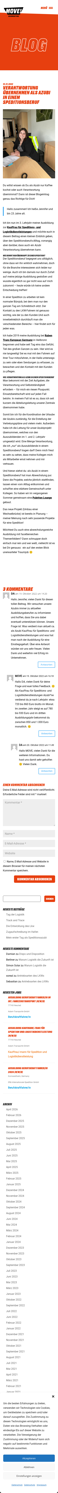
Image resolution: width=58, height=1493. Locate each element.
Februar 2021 (13, 1386)
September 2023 (15, 1265)
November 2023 (15, 1253)
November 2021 (15, 1340)
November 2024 (15, 1195)
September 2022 (15, 1305)
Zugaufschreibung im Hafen (22, 931)
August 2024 (13, 1213)
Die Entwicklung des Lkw (20, 926)
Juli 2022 (11, 1311)
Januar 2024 (13, 1242)
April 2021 (12, 1374)
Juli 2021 (11, 1363)
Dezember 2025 (15, 1120)
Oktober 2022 (13, 1299)
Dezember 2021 (15, 1334)
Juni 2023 (12, 1276)
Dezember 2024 (15, 1190)
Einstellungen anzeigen (29, 1475)
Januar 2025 (13, 1184)
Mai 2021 (11, 1368)
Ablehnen (29, 1467)
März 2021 (12, 1380)
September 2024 (15, 1207)
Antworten (46, 664)
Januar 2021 (13, 1391)
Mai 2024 (11, 1224)
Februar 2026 (13, 1115)
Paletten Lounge (42, 497)
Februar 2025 (13, 1178)
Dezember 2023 (15, 1247)
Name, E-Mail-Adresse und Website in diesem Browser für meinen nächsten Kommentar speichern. (26, 866)
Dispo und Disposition (31, 953)
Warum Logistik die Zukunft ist (36, 959)
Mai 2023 (11, 1282)
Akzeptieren (29, 1458)
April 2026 (12, 1109)
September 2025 (15, 1138)
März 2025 (12, 1172)
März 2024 (12, 1230)
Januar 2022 (13, 1328)
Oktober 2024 (13, 1201)
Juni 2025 (12, 1155)
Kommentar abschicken (34, 879)
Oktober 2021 (13, 1345)
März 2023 (12, 1288)
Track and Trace (15, 920)
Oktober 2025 (13, 1132)
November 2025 (15, 1126)
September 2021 (15, 1351)
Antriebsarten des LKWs (30, 975)
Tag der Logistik (15, 914)
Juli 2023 (11, 1270)
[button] (53, 1396)
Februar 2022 (13, 1322)
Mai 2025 (11, 1161)
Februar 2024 (13, 1236)
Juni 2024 (12, 1218)
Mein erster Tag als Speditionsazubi (26, 937)
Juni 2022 (12, 1316)
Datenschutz (17, 1485)
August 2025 (13, 1144)
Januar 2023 (13, 1293)
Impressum (42, 1485)
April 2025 (12, 1167)
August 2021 (13, 1357)
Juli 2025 (11, 1149)
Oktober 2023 (13, 1259)
